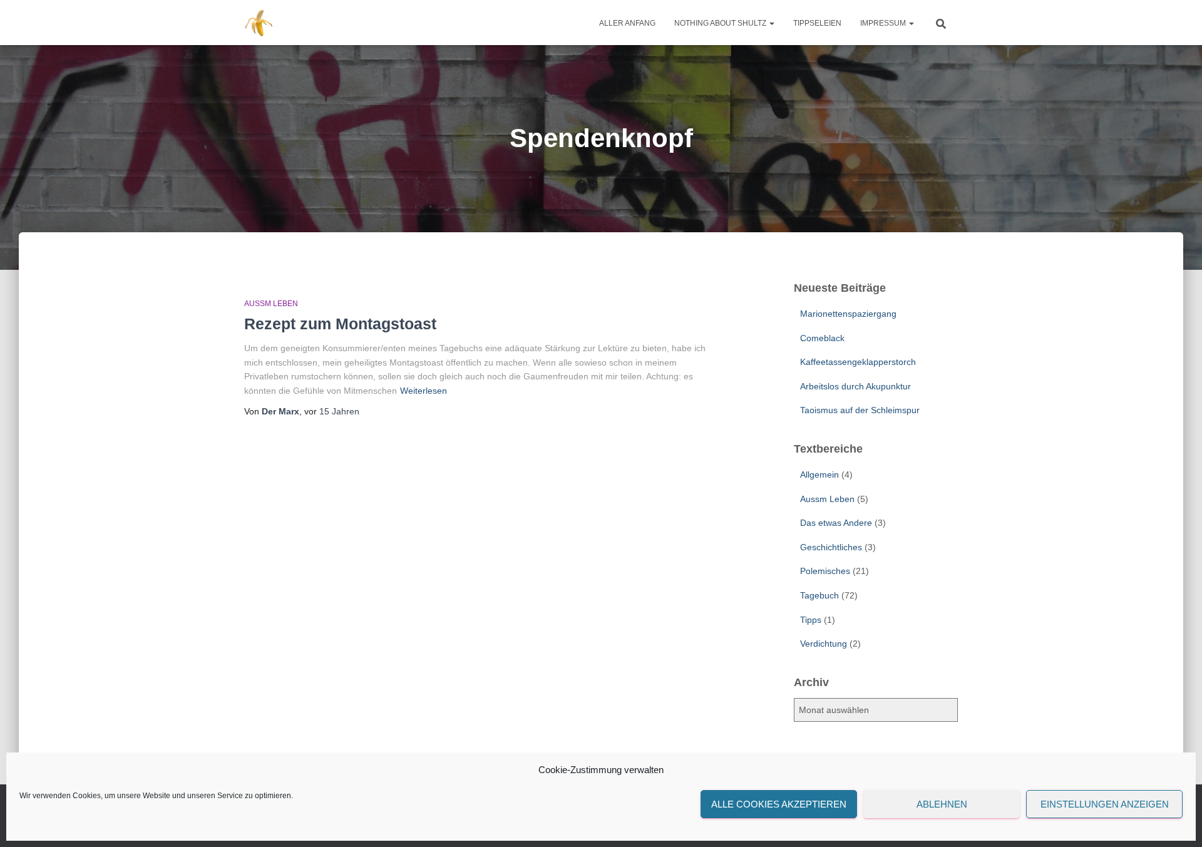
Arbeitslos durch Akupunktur (855, 386)
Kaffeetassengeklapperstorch (858, 362)
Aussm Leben (271, 303)
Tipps (810, 620)
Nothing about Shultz (721, 23)
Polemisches (825, 571)
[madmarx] (260, 22)
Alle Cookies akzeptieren (778, 804)
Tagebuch (819, 595)
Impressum (884, 23)
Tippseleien (817, 23)
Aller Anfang (627, 23)
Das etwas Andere (836, 523)
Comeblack (822, 338)
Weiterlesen (423, 391)
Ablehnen (942, 804)
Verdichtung (823, 644)
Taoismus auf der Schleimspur (860, 410)
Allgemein (819, 475)
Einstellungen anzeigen (1104, 804)
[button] (771, 23)
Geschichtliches (831, 547)
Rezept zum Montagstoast (340, 323)
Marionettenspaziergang (848, 314)
